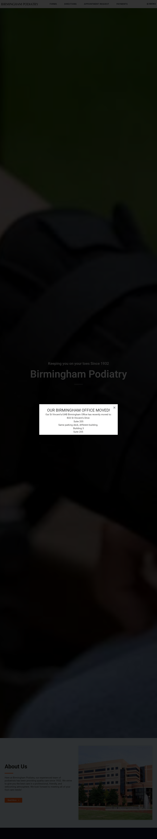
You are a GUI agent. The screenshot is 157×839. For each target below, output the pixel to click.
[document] (78, 419)
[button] (114, 408)
